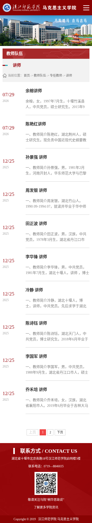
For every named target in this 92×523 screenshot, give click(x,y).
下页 (60, 432)
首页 (27, 75)
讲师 (69, 75)
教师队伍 (40, 75)
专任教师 (56, 75)
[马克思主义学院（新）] (46, 8)
